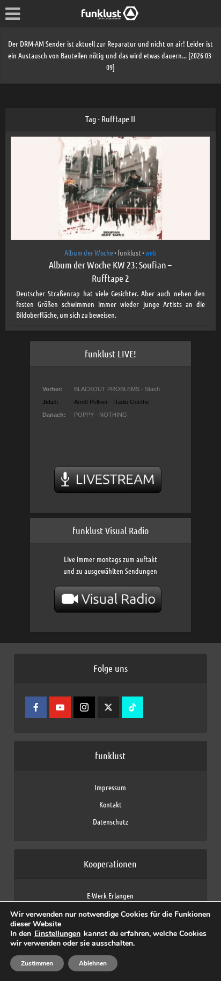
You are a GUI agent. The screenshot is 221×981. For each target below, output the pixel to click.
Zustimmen (37, 963)
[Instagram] (84, 707)
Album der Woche (88, 252)
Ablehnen (93, 963)
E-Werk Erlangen (110, 895)
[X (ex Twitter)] (108, 707)
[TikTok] (132, 707)
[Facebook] (36, 707)
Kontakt (110, 804)
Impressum (110, 787)
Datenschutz (110, 821)
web (151, 252)
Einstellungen (57, 934)
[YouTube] (60, 707)
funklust (129, 252)
